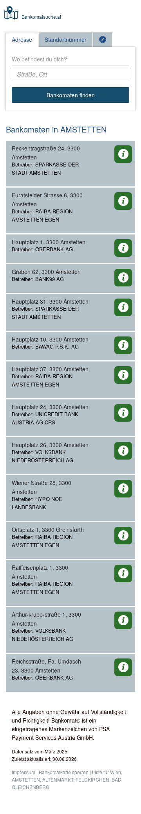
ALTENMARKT (57, 779)
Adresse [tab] (22, 39)
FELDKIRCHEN (92, 779)
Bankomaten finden (71, 95)
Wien (115, 772)
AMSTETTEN (26, 779)
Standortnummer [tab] (66, 39)
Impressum (23, 772)
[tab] (102, 39)
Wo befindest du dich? (39, 59)
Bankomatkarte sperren (64, 772)
